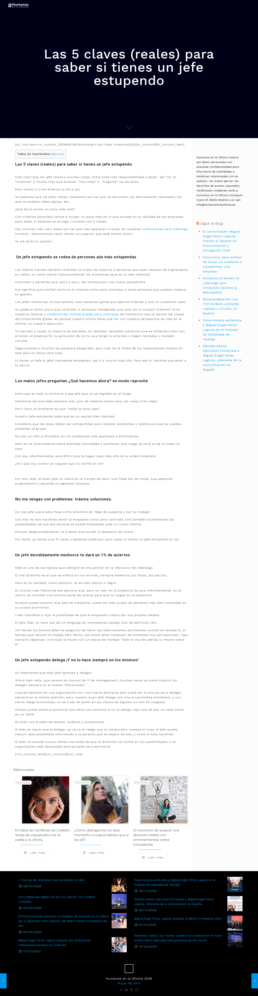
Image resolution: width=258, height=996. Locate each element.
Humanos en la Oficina (212, 157)
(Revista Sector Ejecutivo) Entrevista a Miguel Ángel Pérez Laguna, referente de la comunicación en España (222, 357)
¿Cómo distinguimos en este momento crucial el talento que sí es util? (101, 835)
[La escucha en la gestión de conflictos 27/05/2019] (254, 980)
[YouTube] (121, 990)
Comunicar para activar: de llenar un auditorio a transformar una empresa (223, 264)
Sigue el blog (211, 223)
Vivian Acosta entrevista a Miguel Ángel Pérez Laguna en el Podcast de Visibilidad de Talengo (222, 329)
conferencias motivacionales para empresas (83, 314)
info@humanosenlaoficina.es (216, 204)
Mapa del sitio (129, 983)
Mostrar (57, 154)
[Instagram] (132, 990)
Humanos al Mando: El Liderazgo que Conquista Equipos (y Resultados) (221, 285)
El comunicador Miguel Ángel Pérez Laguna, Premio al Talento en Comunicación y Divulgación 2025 (221, 241)
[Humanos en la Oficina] (18, 5)
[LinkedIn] (126, 990)
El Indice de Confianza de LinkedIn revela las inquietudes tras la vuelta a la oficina (42, 835)
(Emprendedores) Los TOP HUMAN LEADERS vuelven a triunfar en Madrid (221, 306)
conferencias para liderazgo (165, 229)
